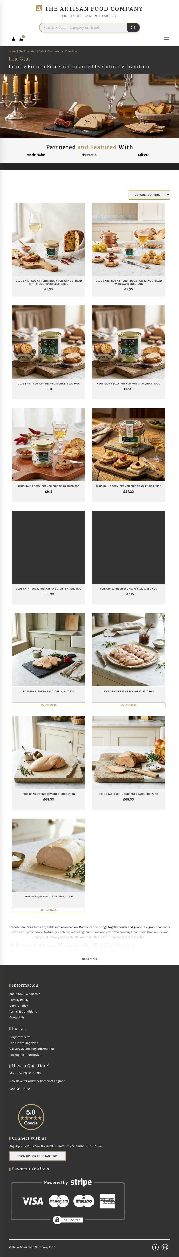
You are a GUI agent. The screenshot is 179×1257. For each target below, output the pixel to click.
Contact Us (16, 1017)
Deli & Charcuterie (50, 51)
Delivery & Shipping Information (31, 1049)
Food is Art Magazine (23, 1043)
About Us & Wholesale (24, 994)
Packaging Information (25, 1054)
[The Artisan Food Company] (89, 21)
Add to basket (57, 276)
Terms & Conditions (23, 1011)
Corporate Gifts (19, 1037)
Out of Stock (56, 686)
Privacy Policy (18, 1000)
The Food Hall (27, 51)
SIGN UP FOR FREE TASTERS (37, 1156)
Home (12, 51)
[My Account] (13, 38)
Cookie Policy (18, 1006)
